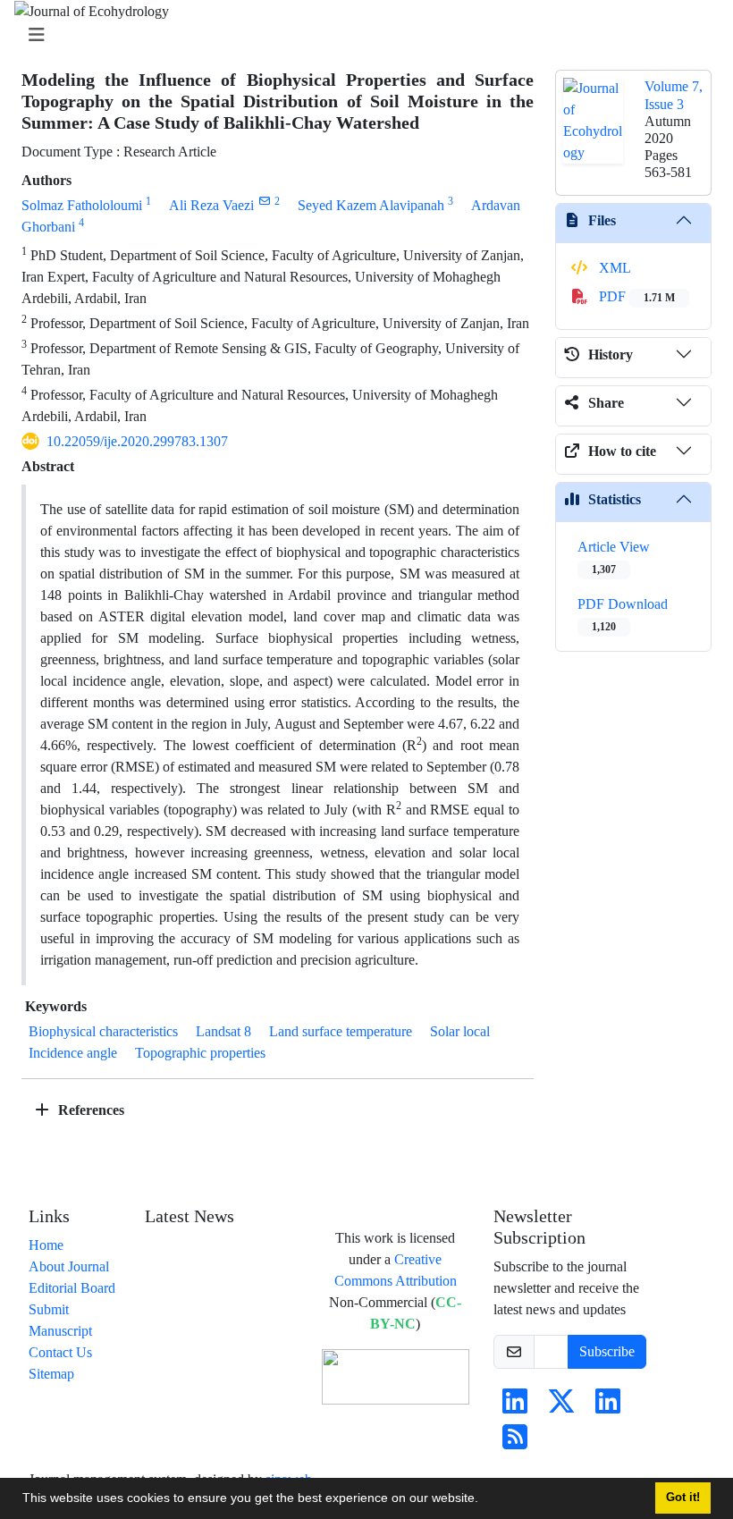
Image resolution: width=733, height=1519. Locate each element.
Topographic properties (200, 1052)
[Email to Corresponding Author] (264, 200)
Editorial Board (72, 1287)
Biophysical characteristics (103, 1031)
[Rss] (514, 1442)
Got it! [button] (683, 1497)
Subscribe (607, 1351)
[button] (484, 1500)
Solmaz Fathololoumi (81, 205)
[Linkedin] (514, 1406)
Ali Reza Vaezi (211, 205)
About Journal (69, 1266)
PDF (635, 296)
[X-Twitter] (561, 1406)
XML (613, 267)
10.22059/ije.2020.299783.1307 (137, 441)
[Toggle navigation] (361, 35)
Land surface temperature (340, 1031)
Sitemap (51, 1373)
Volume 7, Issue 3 (674, 95)
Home (46, 1244)
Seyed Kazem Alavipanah (371, 205)
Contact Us (60, 1352)
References (89, 1109)
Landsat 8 (223, 1031)
